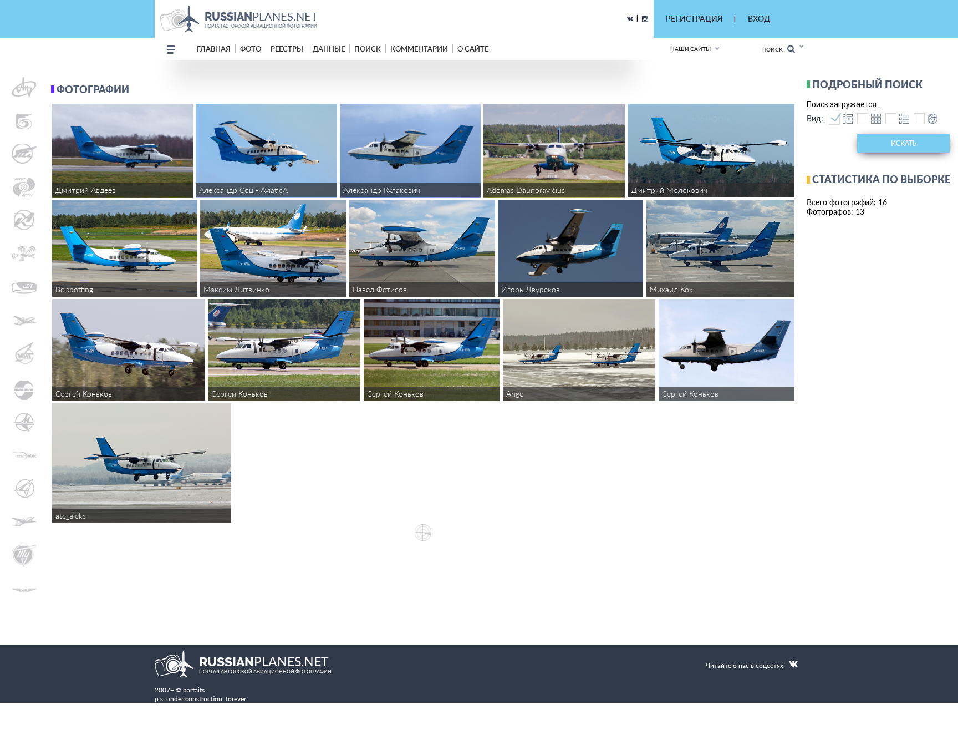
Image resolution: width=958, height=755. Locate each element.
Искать (903, 143)
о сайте (472, 48)
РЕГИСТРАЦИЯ (694, 18)
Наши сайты (690, 48)
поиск (367, 48)
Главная (214, 48)
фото (250, 48)
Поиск (774, 49)
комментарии (419, 48)
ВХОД (759, 18)
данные (329, 48)
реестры (287, 48)
